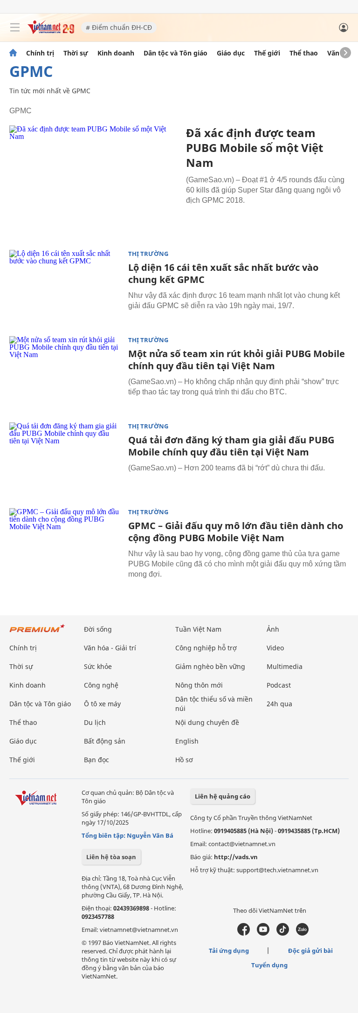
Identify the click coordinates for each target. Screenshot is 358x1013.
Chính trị (40, 53)
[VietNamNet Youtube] (263, 933)
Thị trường (148, 254)
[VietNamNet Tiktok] (282, 933)
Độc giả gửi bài (310, 950)
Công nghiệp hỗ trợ (206, 647)
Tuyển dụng (269, 965)
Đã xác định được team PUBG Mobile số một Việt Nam (254, 147)
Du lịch (95, 722)
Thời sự (75, 53)
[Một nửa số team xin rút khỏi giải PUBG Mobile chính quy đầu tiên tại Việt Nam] (65, 373)
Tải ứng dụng (229, 950)
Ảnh (273, 629)
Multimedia (285, 666)
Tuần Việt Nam (198, 629)
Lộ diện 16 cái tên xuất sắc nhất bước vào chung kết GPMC (223, 273)
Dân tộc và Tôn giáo (175, 53)
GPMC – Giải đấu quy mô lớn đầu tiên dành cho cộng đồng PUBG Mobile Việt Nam (235, 531)
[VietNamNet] (13, 53)
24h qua (279, 703)
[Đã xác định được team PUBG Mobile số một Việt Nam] (94, 181)
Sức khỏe (98, 666)
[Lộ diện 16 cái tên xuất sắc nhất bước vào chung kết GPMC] (65, 287)
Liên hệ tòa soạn (111, 857)
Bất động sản (104, 741)
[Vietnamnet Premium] (37, 632)
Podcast (279, 685)
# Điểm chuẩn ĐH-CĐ (119, 27)
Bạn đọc (96, 759)
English (187, 741)
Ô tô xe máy (102, 703)
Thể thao (303, 53)
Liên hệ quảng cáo (222, 796)
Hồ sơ (184, 759)
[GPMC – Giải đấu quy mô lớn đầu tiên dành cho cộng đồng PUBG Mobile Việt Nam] (65, 545)
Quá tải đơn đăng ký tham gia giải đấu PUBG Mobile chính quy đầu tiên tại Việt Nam (231, 446)
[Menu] (15, 27)
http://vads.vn (236, 857)
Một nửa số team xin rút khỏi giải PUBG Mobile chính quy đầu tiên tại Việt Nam (236, 359)
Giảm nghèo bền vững (210, 666)
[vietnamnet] (51, 31)
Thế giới (267, 53)
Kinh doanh (115, 53)
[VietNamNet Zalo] (302, 933)
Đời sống (98, 629)
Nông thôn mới (199, 685)
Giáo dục (231, 53)
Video (275, 647)
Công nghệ (101, 685)
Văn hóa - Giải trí (110, 647)
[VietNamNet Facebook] (243, 933)
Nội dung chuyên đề (207, 722)
